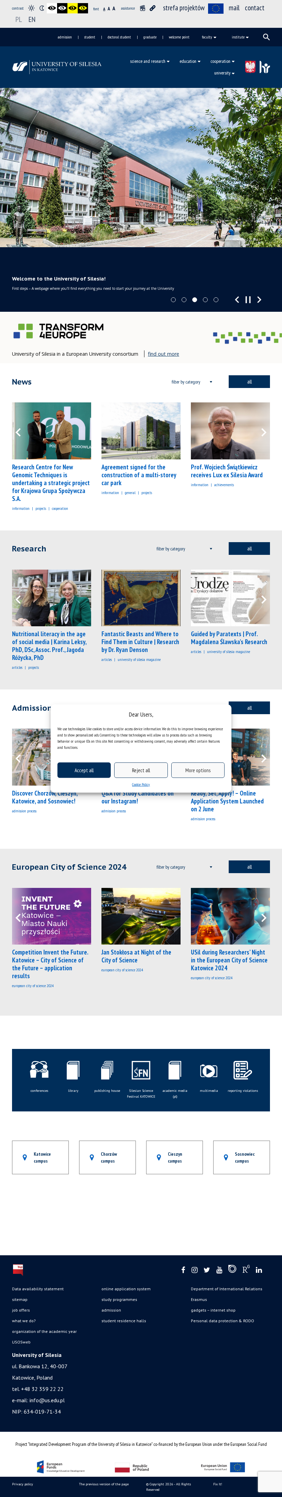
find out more (163, 354)
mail (234, 7)
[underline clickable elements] (153, 8)
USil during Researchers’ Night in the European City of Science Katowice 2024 (229, 960)
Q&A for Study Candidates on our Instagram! (137, 797)
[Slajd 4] (205, 299)
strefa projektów (184, 7)
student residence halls (123, 1320)
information (21, 508)
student (89, 36)
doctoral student (119, 36)
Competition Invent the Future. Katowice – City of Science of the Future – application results (50, 964)
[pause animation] (142, 8)
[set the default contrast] (31, 8)
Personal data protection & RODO (222, 1320)
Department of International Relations (226, 1288)
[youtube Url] (219, 1270)
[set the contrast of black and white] (52, 8)
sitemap (20, 1299)
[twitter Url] (207, 1270)
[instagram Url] (194, 1270)
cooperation (220, 61)
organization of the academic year (44, 1331)
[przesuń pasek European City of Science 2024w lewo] (22, 916)
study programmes (119, 1299)
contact (254, 7)
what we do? (24, 1320)
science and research (147, 61)
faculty (207, 36)
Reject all (141, 770)
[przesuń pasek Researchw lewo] (22, 598)
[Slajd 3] (194, 299)
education (188, 61)
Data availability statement (38, 1288)
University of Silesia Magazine (139, 659)
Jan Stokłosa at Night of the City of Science (136, 956)
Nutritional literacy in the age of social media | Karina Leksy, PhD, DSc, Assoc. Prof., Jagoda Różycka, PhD (49, 646)
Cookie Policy (141, 784)
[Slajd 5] (216, 299)
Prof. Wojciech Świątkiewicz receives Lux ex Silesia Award (227, 471)
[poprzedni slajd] (237, 299)
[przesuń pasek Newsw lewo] (22, 430)
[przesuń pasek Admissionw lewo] (22, 757)
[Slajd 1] (173, 299)
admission (65, 36)
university (222, 73)
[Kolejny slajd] (259, 299)
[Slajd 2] (184, 299)
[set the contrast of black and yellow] (72, 8)
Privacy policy (22, 1484)
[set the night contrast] (41, 8)
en (32, 19)
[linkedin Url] (259, 1270)
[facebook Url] (183, 1270)
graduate (149, 36)
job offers (21, 1310)
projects (40, 508)
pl (18, 19)
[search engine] (266, 37)
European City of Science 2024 (33, 985)
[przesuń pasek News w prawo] (259, 430)
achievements (224, 484)
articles (17, 667)
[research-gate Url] (246, 1270)
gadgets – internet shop (213, 1310)
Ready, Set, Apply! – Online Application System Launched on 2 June (227, 801)
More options (197, 770)
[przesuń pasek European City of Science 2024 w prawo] (259, 916)
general (130, 492)
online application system (126, 1288)
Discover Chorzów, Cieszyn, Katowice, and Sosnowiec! (44, 797)
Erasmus (199, 1299)
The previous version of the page (104, 1484)
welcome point (179, 36)
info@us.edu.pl (47, 1400)
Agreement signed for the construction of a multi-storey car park (138, 475)
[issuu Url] (232, 1270)
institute (238, 36)
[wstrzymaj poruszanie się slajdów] (248, 299)
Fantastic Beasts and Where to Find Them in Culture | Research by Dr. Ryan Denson (140, 642)
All (249, 381)
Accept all (84, 770)
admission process (24, 810)
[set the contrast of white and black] (62, 8)
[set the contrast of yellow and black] (83, 8)
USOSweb (21, 1342)
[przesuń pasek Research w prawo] (259, 598)
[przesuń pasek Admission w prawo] (259, 757)
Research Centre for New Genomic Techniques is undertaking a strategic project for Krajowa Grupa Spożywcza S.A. (51, 483)
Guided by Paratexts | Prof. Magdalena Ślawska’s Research (229, 638)
